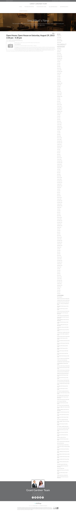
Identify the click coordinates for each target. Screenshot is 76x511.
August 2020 (59, 129)
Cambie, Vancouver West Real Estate (63, 315)
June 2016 (58, 210)
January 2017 (59, 199)
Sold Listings (59, 42)
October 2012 (59, 283)
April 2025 (58, 66)
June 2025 (58, 63)
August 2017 (59, 187)
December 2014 (59, 240)
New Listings (59, 37)
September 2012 (59, 285)
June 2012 (58, 290)
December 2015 (59, 220)
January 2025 (59, 69)
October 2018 (59, 164)
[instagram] (43, 497)
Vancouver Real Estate (60, 468)
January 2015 (59, 238)
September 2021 (59, 111)
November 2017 (59, 182)
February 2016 (59, 217)
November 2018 (59, 162)
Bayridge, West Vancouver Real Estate (63, 301)
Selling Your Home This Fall (61, 437)
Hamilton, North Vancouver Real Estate (63, 370)
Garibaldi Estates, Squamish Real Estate (63, 361)
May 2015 (58, 232)
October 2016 (59, 204)
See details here (18, 44)
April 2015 (58, 233)
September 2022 (59, 96)
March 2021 (59, 121)
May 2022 (58, 101)
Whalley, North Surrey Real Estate (62, 475)
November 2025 (59, 58)
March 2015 (59, 235)
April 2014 (58, 253)
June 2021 (58, 116)
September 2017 (59, 185)
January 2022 (59, 106)
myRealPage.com (38, 503)
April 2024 (58, 79)
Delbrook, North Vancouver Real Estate (63, 336)
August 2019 (59, 147)
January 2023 (59, 94)
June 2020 (58, 132)
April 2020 (58, 134)
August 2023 (59, 84)
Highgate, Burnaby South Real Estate (63, 373)
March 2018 (59, 175)
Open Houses (59, 39)
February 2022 (59, 104)
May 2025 (58, 64)
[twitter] (35, 497)
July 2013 (58, 268)
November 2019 (59, 142)
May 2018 (58, 172)
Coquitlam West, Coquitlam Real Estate (63, 332)
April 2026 (58, 51)
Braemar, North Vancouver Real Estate (63, 311)
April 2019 (58, 154)
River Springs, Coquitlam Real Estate (62, 426)
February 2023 (59, 93)
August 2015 (59, 227)
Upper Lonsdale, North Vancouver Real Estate (16, 40)
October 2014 (59, 243)
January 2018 (59, 179)
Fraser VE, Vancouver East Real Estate (63, 358)
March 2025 (59, 68)
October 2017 (59, 184)
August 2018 (59, 167)
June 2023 (58, 86)
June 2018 (58, 170)
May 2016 (58, 212)
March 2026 (59, 53)
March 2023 (59, 91)
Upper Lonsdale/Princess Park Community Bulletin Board (62, 44)
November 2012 (59, 281)
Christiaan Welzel (35, 505)
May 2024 (58, 78)
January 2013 (59, 278)
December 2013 (59, 260)
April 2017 (58, 194)
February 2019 (59, 157)
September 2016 (59, 205)
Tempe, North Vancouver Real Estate (63, 444)
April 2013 (58, 273)
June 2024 (58, 76)
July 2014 (58, 248)
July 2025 (58, 61)
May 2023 (58, 88)
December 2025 (59, 56)
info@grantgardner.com (40, 494)
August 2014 (59, 247)
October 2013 (59, 263)
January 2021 (59, 124)
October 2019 (59, 144)
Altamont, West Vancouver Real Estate (63, 298)
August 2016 (59, 207)
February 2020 (59, 137)
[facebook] (33, 497)
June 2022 (58, 99)
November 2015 (59, 222)
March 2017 (59, 195)
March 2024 (59, 81)
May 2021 (58, 117)
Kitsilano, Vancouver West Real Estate (63, 380)
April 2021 (58, 119)
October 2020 (59, 126)
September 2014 (59, 245)
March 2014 (59, 255)
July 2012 (58, 288)
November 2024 (59, 71)
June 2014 (58, 250)
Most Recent (59, 48)
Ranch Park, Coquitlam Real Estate (62, 419)
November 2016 (59, 202)
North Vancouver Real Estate (61, 401)
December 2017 (59, 180)
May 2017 (58, 192)
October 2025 (59, 59)
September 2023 (59, 83)
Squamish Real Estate (60, 443)
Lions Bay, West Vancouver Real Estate (63, 381)
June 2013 (58, 270)
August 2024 (59, 73)
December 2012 (59, 280)
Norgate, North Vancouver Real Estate (63, 399)
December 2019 (59, 141)
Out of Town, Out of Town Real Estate (63, 405)
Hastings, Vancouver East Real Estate (63, 371)
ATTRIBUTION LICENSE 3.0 (43, 505)
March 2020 (59, 136)
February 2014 (59, 257)
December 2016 (59, 200)
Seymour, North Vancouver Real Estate (63, 441)
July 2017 (58, 189)
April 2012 (58, 293)
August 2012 (59, 286)
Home (20, 6)
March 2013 (59, 275)
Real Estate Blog (59, 40)
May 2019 (58, 152)
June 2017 (58, 190)
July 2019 (58, 149)
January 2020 (59, 139)
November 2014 (59, 242)
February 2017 (59, 197)
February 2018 (59, 177)
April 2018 (58, 174)
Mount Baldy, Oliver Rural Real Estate (63, 395)
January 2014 (59, 258)
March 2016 (59, 215)
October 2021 (59, 109)
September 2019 (59, 146)
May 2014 (58, 252)
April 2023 (58, 89)
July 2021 (58, 114)
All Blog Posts (59, 35)
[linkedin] (38, 497)
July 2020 (58, 131)
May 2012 (58, 291)
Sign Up (11, 0)
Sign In (7, 0)
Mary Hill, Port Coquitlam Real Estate (63, 391)
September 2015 (59, 225)
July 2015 (58, 228)
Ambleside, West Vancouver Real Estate (63, 300)
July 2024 (58, 74)
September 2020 (59, 127)
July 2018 (58, 169)
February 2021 (59, 122)
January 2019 (59, 159)
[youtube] (40, 497)
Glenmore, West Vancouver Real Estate (63, 365)
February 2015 (59, 237)
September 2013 (59, 265)
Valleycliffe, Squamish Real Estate (62, 464)
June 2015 (58, 230)
